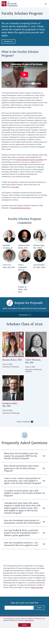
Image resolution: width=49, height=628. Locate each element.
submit (39, 608)
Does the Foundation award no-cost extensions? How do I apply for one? (21, 544)
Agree (24, 625)
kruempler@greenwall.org (20, 208)
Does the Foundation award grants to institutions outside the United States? (22, 521)
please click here (37, 587)
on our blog (14, 187)
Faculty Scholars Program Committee (30, 159)
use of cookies (29, 620)
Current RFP (8, 41)
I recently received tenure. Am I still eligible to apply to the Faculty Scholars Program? (23, 493)
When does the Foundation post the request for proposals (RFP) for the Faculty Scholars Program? (21, 456)
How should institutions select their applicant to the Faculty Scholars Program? (21, 468)
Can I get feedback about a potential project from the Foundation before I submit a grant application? (21, 532)
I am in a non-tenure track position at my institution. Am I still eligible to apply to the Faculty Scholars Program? (22, 480)
